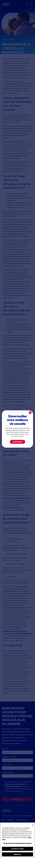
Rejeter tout (17, 854)
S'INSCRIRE (17, 442)
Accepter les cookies (17, 849)
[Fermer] (33, 825)
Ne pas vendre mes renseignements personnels (17, 843)
